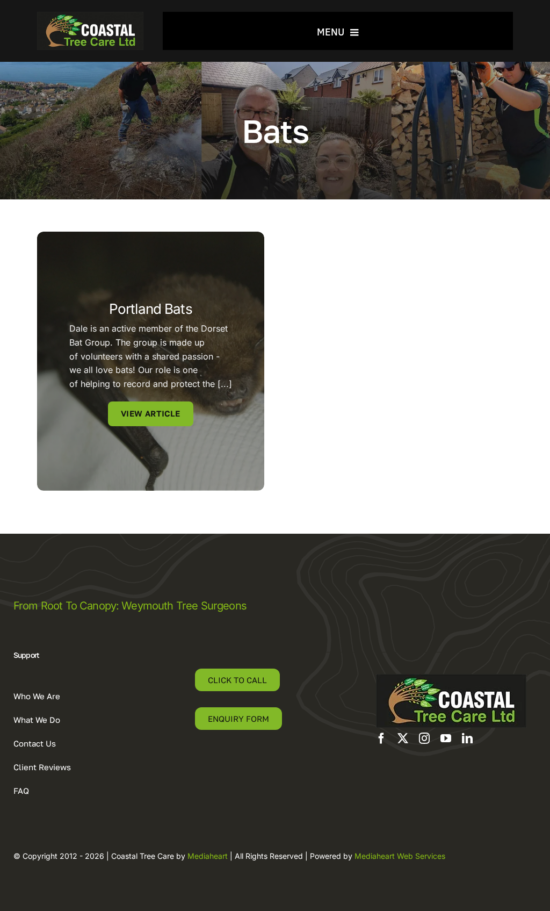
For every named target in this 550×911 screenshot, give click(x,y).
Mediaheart (207, 855)
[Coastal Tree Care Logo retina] (90, 16)
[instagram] (424, 738)
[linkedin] (467, 738)
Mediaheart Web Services (399, 855)
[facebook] (381, 738)
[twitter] (402, 738)
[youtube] (445, 738)
